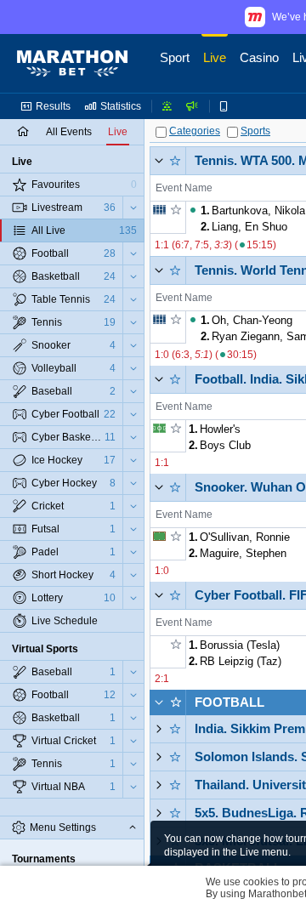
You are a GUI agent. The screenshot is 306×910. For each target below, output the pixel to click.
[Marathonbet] (72, 64)
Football (229, 702)
